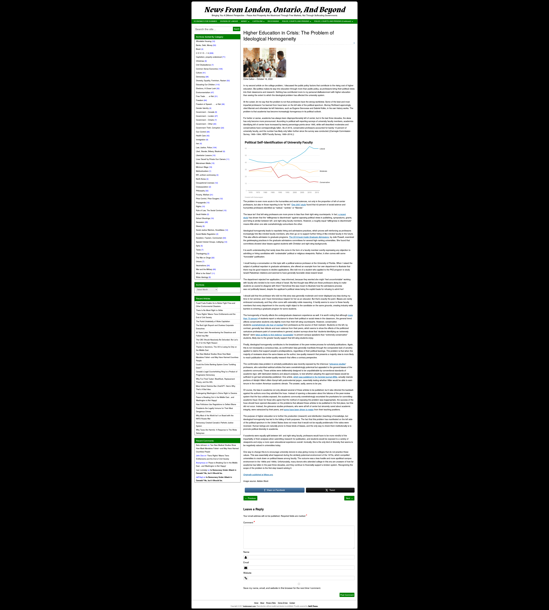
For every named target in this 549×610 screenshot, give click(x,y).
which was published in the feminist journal (315, 376)
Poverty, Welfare (202, 194)
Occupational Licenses (205, 182)
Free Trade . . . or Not (205, 96)
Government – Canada (205, 112)
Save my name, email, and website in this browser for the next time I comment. (282, 587)
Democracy (200, 76)
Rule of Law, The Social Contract (209, 210)
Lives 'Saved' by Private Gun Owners (211, 159)
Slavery (199, 226)
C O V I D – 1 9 (202, 53)
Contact (292, 603)
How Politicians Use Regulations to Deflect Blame (216, 404)
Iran (197, 143)
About (262, 603)
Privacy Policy (271, 603)
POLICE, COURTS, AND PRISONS (295, 21)
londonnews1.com (249, 606)
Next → (349, 498)
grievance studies (337, 363)
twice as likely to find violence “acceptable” (274, 334)
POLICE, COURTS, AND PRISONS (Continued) (332, 21)
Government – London (205, 116)
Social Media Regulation (206, 234)
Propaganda (201, 202)
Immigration (200, 139)
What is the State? (203, 273)
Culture (199, 72)
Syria (198, 245)
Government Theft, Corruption (208, 127)
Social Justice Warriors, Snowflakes (210, 230)
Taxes (198, 249)
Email (246, 562)
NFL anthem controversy (206, 175)
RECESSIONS (273, 21)
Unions (199, 261)
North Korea (201, 179)
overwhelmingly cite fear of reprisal (267, 324)
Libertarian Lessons (204, 155)
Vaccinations (201, 265)
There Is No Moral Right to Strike (209, 310)
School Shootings (203, 218)
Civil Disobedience (203, 65)
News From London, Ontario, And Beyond (274, 10)
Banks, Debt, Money (204, 45)
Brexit (198, 49)
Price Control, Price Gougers (207, 198)
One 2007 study (299, 204)
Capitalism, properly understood (209, 57)
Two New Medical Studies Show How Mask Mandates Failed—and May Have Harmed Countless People (217, 357)
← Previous (250, 498)
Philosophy (200, 190)
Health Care (201, 135)
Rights (198, 206)
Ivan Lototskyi (201, 470)
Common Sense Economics (207, 69)
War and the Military (204, 269)
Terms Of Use (283, 603)
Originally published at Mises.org (258, 474)
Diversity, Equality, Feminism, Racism (211, 80)
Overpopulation (202, 187)
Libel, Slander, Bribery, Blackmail (209, 151)
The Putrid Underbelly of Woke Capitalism (213, 321)
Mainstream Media (203, 163)
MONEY (244, 21)
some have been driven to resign (299, 409)
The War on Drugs (203, 257)
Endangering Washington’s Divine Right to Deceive (216, 393)
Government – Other (204, 124)
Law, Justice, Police (204, 147)
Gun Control (201, 131)
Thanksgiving (201, 253)
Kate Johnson (201, 445)
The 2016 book (309, 237)
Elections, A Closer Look (206, 88)
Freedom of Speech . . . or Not (208, 104)
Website (247, 572)
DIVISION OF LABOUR (229, 21)
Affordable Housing (203, 41)
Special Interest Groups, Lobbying (209, 242)
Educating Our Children (205, 84)
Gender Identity (202, 108)
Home (256, 603)
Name (246, 551)
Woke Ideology (202, 277)
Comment (249, 522)
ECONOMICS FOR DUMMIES (205, 21)
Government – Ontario (205, 120)
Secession (200, 222)
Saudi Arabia (201, 214)
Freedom (199, 100)
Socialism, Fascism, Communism (209, 238)
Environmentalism (203, 92)
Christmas (200, 61)
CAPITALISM (257, 21)
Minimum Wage (202, 167)
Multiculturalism (202, 171)
